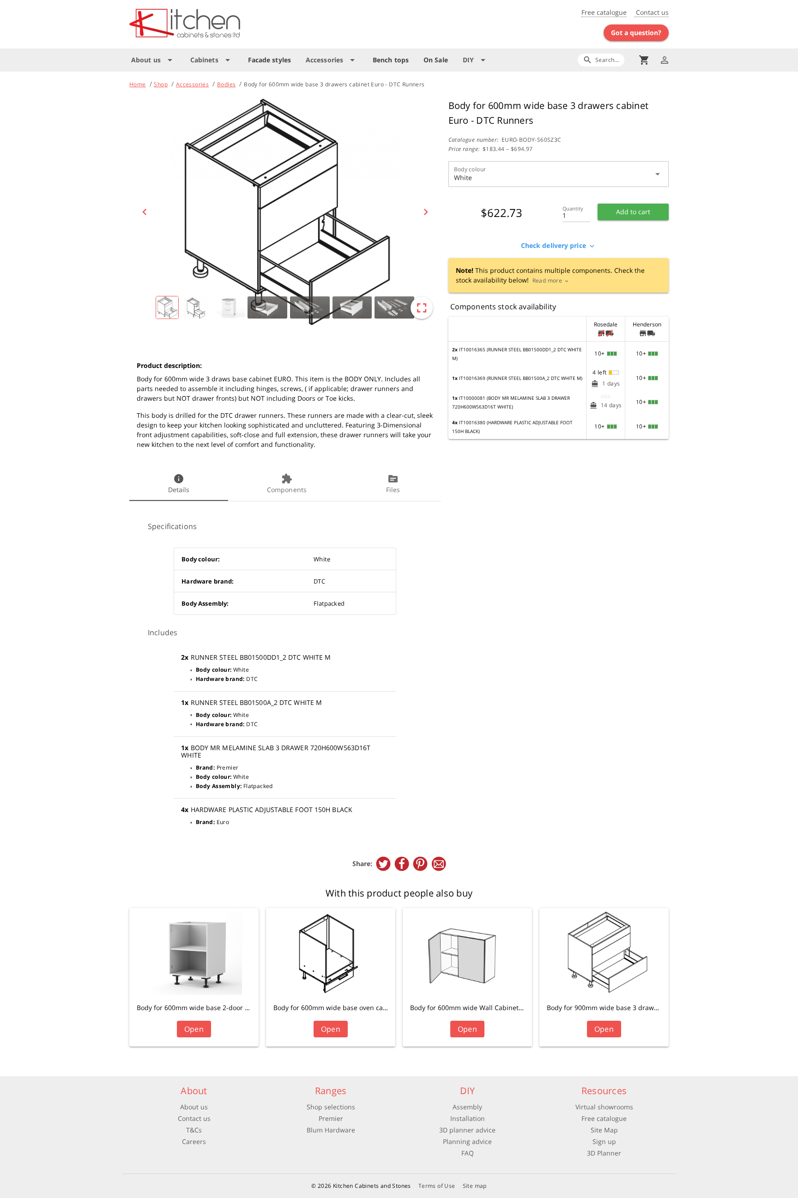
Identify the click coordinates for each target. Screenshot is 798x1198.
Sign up (604, 1141)
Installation (467, 1118)
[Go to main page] (218, 24)
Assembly (467, 1106)
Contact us (651, 12)
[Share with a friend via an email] (438, 863)
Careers (194, 1141)
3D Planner (604, 1153)
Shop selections (331, 1106)
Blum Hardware (331, 1130)
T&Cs (194, 1130)
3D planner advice (467, 1130)
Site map (475, 1186)
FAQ (467, 1153)
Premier (331, 1118)
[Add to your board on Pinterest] (420, 863)
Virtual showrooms (604, 1106)
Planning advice (467, 1141)
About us (194, 1106)
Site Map (604, 1130)
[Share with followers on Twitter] (383, 863)
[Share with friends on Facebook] (401, 863)
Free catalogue (604, 12)
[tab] (178, 484)
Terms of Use (436, 1186)
